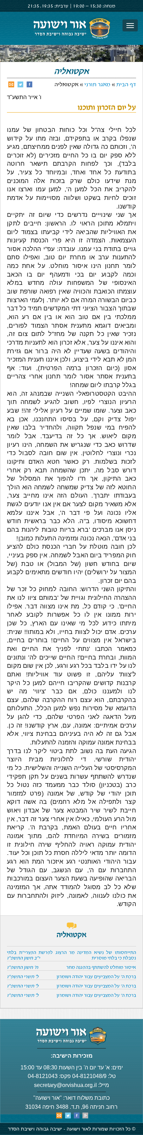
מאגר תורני (97, 84)
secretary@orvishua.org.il (65, 1085)
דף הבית (126, 84)
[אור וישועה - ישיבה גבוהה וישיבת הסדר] (71, 28)
